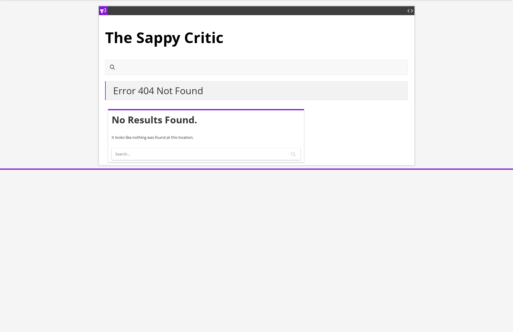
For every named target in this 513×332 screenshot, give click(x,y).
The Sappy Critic (164, 37)
